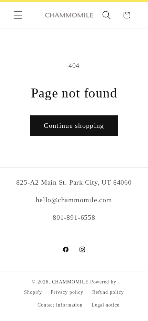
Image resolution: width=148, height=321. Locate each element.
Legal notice (105, 305)
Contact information (60, 305)
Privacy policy (67, 292)
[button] (18, 15)
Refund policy (108, 292)
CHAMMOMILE (70, 281)
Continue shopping (74, 125)
